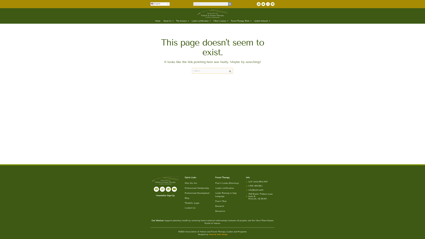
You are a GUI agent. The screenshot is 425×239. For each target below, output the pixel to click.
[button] (168, 21)
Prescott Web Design (218, 234)
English (157, 4)
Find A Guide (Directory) (227, 183)
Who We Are (191, 183)
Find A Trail (220, 201)
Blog (187, 198)
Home (157, 21)
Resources (220, 211)
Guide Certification (224, 188)
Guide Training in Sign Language (226, 195)
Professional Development (197, 193)
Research (219, 206)
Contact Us (190, 208)
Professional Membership (197, 188)
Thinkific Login (192, 203)
